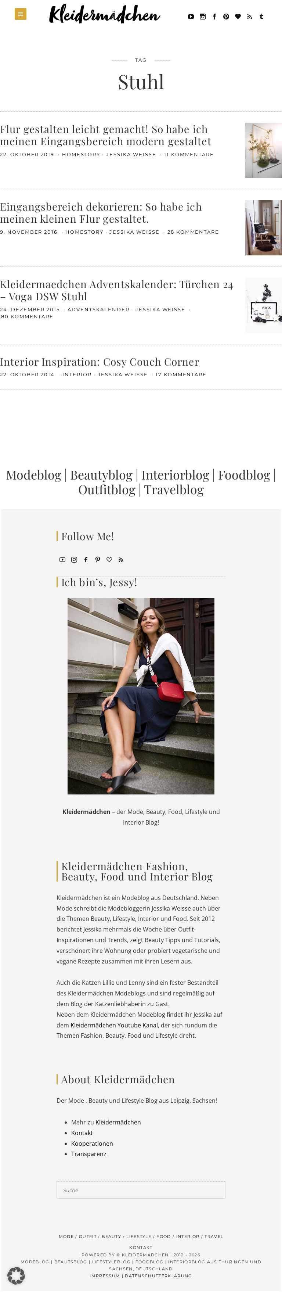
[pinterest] (226, 15)
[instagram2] (203, 15)
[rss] (250, 15)
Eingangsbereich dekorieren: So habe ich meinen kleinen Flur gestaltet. (101, 213)
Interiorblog (175, 474)
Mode (66, 1236)
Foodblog (244, 474)
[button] (16, 1276)
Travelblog (174, 489)
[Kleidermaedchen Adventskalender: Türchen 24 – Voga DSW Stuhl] (263, 305)
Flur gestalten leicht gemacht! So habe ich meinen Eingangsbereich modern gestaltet (106, 135)
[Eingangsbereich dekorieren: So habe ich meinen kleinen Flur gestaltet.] (263, 227)
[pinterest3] (98, 559)
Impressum (105, 1275)
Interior (77, 374)
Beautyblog (101, 474)
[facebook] (214, 15)
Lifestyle (138, 1236)
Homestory (81, 154)
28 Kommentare (193, 232)
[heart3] (109, 559)
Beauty (111, 1236)
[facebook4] (86, 559)
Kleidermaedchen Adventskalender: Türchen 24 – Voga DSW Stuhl (117, 290)
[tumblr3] (261, 15)
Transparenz (88, 1154)
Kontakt (82, 1133)
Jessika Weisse (132, 154)
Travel (214, 1236)
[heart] (238, 15)
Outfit (88, 1236)
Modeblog (33, 474)
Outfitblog (106, 489)
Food (163, 1236)
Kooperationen (92, 1144)
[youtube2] (62, 559)
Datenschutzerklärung (158, 1275)
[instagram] (74, 559)
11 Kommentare (189, 154)
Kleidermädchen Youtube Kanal (114, 1025)
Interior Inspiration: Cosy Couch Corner (99, 361)
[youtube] (191, 15)
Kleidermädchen (118, 1122)
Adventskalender (98, 309)
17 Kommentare (181, 374)
